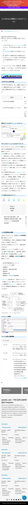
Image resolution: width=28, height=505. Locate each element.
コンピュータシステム (18, 45)
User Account (4, 434)
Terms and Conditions (20, 441)
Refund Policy (18, 439)
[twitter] (9, 499)
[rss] (20, 499)
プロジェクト (14, 123)
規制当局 (17, 256)
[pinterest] (14, 499)
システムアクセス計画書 (20, 378)
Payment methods (6, 441)
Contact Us (17, 437)
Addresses (4, 439)
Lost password (5, 444)
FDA (9, 55)
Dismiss (18, 7)
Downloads (10, 437)
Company (17, 434)
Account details (5, 442)
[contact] (18, 499)
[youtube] (16, 499)
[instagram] (7, 499)
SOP (15, 51)
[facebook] (11, 499)
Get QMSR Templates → (13, 5)
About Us (24, 437)
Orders (3, 437)
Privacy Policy (18, 442)
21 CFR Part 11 (7, 51)
